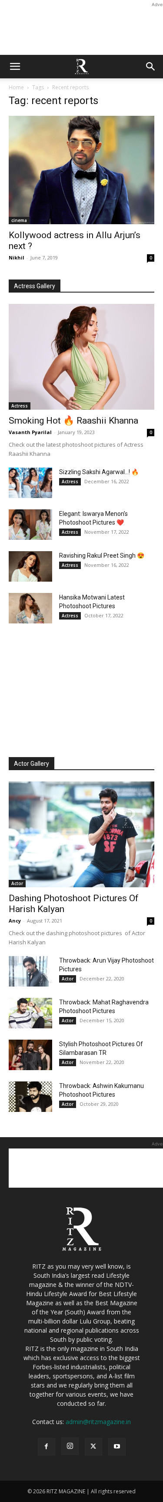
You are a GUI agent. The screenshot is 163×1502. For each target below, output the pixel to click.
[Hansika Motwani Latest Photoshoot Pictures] (30, 608)
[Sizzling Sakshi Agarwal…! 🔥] (30, 483)
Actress (19, 406)
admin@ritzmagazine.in (98, 1422)
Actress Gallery (34, 286)
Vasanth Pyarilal (30, 432)
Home (16, 87)
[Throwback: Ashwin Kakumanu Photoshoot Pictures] (30, 1096)
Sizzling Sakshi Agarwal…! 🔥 (99, 471)
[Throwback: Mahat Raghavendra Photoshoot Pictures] (30, 1013)
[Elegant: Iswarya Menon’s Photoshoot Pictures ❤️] (30, 524)
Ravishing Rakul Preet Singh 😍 (101, 555)
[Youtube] (117, 1446)
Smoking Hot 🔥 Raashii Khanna (73, 420)
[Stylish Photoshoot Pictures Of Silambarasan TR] (30, 1055)
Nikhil (16, 257)
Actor (17, 883)
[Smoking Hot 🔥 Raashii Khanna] (81, 357)
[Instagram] (70, 1446)
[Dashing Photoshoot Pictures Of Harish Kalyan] (81, 834)
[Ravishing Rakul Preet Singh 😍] (30, 566)
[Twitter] (93, 1446)
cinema (19, 220)
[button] (15, 66)
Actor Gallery (31, 763)
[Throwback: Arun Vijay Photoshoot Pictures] (30, 971)
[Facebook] (46, 1446)
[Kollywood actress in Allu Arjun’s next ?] (81, 170)
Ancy (15, 920)
